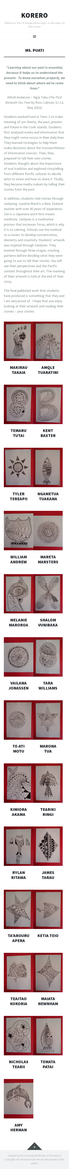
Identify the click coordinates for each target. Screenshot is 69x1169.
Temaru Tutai (18, 433)
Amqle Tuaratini (48, 370)
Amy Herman (18, 1127)
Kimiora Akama (18, 812)
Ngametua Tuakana (48, 496)
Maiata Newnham (48, 1001)
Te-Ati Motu (18, 749)
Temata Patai (47, 1064)
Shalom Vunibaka (48, 622)
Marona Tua (48, 749)
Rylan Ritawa (18, 875)
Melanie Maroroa (18, 622)
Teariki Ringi (48, 812)
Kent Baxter (48, 433)
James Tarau (48, 875)
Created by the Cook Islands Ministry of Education (34, 1155)
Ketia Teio (47, 935)
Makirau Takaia (18, 370)
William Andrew (18, 559)
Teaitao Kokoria (18, 1001)
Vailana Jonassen (18, 685)
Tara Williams (48, 685)
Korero (34, 15)
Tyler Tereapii (18, 496)
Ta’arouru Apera (18, 938)
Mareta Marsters (48, 559)
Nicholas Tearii (18, 1064)
